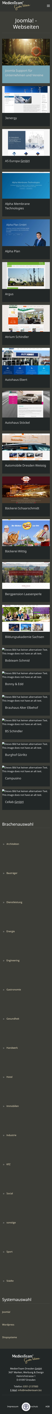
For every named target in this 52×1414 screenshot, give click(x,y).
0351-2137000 (30, 1386)
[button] (48, 6)
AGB (45, 1406)
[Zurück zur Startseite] (16, 6)
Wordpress (8, 1324)
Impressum (10, 1406)
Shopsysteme (9, 1337)
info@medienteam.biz (30, 1390)
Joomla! (6, 1312)
